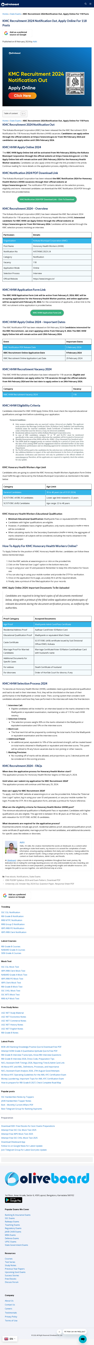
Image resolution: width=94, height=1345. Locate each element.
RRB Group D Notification (13, 924)
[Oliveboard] (10, 3)
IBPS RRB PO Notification (12, 928)
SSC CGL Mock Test (10, 967)
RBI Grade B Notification (12, 916)
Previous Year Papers (15, 1268)
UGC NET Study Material (12, 1012)
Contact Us (10, 1304)
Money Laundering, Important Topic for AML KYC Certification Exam (32, 1078)
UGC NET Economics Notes (13, 1016)
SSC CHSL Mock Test (10, 990)
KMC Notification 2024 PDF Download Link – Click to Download (47, 199)
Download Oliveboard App (13, 1142)
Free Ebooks (10, 1278)
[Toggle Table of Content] (22, 114)
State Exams (15, 14)
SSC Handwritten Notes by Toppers (17, 1097)
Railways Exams (12, 1221)
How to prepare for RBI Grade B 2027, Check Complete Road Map (31, 1082)
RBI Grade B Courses (10, 946)
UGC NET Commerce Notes (13, 1020)
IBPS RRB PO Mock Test (12, 978)
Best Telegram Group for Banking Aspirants (21, 1108)
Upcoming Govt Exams (15, 1272)
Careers (8, 1308)
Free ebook (10, 876)
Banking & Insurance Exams (17, 1215)
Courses (8, 1258)
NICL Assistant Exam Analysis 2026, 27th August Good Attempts (30, 1070)
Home (5, 14)
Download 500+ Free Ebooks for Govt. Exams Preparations (28, 1126)
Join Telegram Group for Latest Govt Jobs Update (24, 1149)
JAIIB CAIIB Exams (13, 1231)
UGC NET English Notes (12, 1028)
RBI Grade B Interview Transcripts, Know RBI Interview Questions (31, 1055)
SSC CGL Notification (10, 912)
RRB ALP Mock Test (10, 998)
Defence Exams (12, 1238)
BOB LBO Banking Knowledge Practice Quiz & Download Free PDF (31, 1047)
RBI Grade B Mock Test (11, 986)
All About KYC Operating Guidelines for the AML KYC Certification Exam (33, 1074)
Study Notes (10, 1265)
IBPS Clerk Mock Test (11, 982)
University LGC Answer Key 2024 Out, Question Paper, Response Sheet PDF (39, 883)
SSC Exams (10, 1218)
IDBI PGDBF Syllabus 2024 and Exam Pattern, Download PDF (32, 880)
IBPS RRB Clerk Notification (13, 932)
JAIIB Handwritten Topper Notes (16, 1101)
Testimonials (11, 1312)
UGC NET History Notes (12, 1024)
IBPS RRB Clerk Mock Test (13, 970)
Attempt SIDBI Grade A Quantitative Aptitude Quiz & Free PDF (29, 1051)
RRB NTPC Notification (11, 920)
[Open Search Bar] (85, 3)
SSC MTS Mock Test (10, 994)
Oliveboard (11, 860)
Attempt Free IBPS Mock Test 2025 (17, 1134)
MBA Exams (10, 1235)
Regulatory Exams (13, 1228)
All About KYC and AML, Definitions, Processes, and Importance (30, 1066)
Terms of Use (11, 1320)
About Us (9, 1300)
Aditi (35, 41)
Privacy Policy (11, 1316)
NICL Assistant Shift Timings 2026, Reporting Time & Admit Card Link (33, 1062)
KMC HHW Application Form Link (47, 313)
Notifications (22, 876)
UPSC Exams (10, 1241)
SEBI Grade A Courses (11, 953)
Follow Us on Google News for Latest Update (21, 1146)
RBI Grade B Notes (9, 1032)
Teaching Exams (12, 1225)
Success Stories (12, 1275)
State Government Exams (16, 1245)
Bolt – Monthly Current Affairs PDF (17, 1104)
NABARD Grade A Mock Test (14, 974)
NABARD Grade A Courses (13, 949)
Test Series (10, 1262)
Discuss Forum (11, 1282)
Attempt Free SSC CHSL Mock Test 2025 (19, 1138)
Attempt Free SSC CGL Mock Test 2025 (18, 1130)
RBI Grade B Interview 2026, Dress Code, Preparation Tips (27, 1058)
